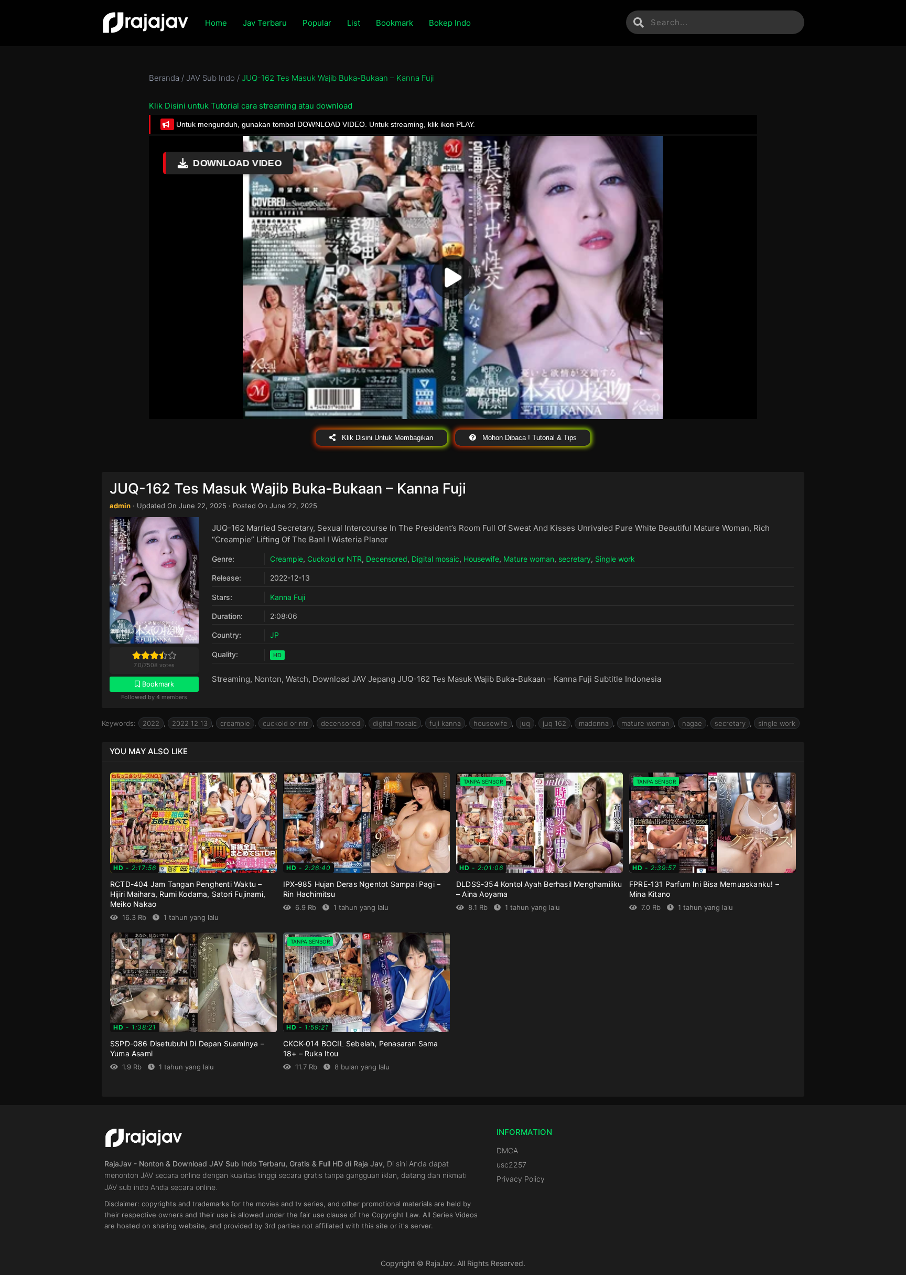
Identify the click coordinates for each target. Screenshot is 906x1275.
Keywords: (119, 723)
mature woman (645, 723)
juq (525, 723)
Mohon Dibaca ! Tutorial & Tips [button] (528, 438)
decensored (340, 723)
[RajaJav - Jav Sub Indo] (145, 23)
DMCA (507, 1150)
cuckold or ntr (285, 723)
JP (274, 634)
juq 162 (554, 723)
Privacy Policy (521, 1178)
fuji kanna (445, 723)
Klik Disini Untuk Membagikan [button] (386, 438)
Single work (615, 558)
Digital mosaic (435, 558)
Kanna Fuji (287, 597)
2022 (151, 723)
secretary (574, 558)
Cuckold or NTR (334, 558)
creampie (235, 723)
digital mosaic (395, 723)
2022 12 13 (190, 723)
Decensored (386, 558)
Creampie (286, 558)
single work (776, 723)
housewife (490, 723)
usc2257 (511, 1164)
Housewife (481, 558)
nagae (692, 723)
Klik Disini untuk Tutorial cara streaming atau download (250, 106)
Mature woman (528, 558)
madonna (594, 723)
